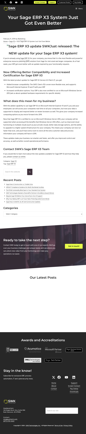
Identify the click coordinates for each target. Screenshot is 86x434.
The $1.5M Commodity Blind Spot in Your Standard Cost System (25, 190)
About (53, 386)
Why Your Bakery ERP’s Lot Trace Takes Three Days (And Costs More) (27, 199)
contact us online (18, 156)
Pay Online (77, 2)
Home (5, 41)
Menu (80, 8)
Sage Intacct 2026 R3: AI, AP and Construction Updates (23, 202)
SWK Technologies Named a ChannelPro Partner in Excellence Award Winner (30, 193)
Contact (54, 389)
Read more (13, 329)
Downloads (74, 391)
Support (52, 2)
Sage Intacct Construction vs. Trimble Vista (19, 184)
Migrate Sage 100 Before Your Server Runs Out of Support (24, 196)
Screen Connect (40, 2)
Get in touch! (73, 246)
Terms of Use (59, 425)
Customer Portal (64, 2)
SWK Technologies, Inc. (33, 425)
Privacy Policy (68, 425)
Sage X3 (12, 41)
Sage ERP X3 (25, 58)
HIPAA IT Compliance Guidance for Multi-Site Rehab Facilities (25, 187)
